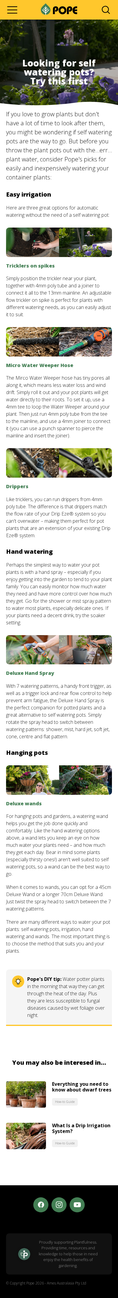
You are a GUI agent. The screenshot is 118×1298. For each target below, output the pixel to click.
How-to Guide (65, 1102)
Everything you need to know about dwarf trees (81, 1087)
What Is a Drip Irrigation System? (81, 1128)
